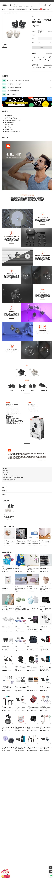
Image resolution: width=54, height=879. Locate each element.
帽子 (17, 6)
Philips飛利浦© (43, 606)
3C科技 (3, 13)
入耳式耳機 (14, 13)
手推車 (31, 6)
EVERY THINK (18, 606)
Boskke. (29, 566)
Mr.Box (17, 540)
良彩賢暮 (17, 586)
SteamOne (42, 566)
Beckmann (29, 586)
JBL (4, 514)
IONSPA (5, 540)
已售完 (41, 47)
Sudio (16, 626)
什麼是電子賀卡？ (48, 65)
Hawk (3, 726)
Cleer (28, 706)
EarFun (16, 686)
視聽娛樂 (9, 13)
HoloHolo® (4, 606)
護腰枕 (14, 6)
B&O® (28, 686)
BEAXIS (3, 586)
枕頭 (24, 6)
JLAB (28, 666)
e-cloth (29, 540)
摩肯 (3, 566)
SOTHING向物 (43, 586)
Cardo (28, 626)
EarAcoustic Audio (6, 626)
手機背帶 (21, 6)
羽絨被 (27, 6)
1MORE (28, 606)
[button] (4, 45)
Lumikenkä (17, 566)
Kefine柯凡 (4, 666)
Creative (29, 646)
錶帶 (34, 6)
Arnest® (41, 540)
